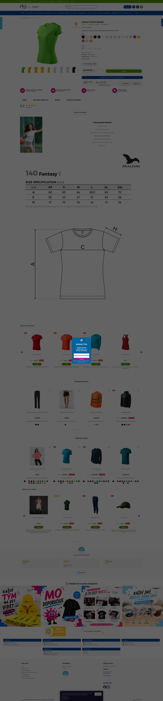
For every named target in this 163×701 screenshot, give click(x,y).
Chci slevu (81, 359)
